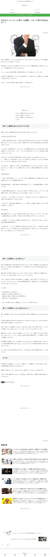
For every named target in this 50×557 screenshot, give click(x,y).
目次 (23, 110)
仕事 (3, 382)
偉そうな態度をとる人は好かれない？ (25, 117)
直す (13, 382)
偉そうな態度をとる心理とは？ (24, 115)
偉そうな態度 (8, 382)
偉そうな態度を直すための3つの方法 (25, 113)
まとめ (18, 119)
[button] (46, 283)
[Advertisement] (25, 27)
